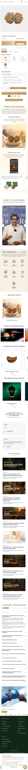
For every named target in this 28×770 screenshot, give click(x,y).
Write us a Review (4, 743)
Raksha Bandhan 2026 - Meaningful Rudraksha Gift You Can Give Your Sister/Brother (11, 499)
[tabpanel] (14, 18)
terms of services (17, 91)
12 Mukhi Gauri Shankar (11, 320)
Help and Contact (21, 721)
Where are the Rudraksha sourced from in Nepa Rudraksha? (12, 632)
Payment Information (21, 728)
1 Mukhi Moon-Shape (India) (11, 371)
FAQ (19, 730)
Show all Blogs (14, 455)
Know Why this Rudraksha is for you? (13, 99)
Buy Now (14, 93)
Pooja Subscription (5, 730)
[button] (2, 225)
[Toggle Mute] (4, 207)
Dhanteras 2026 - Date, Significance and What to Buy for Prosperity (13, 571)
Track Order (20, 723)
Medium (10, 51)
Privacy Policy (4, 723)
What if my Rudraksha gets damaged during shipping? (13, 680)
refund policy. (24, 91)
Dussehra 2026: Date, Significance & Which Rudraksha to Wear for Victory (13, 524)
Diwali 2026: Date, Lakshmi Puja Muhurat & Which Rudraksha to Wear (13, 548)
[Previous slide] (13, 375)
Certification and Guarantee (6, 741)
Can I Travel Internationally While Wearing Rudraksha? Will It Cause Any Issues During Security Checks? (13, 676)
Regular (4, 51)
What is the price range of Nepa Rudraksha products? (13, 653)
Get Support (4, 711)
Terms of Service (4, 746)
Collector (16, 51)
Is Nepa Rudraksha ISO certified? (9, 643)
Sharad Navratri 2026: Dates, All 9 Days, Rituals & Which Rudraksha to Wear (13, 595)
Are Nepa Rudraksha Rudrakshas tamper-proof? (12, 646)
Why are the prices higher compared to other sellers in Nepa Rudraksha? (13, 650)
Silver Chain (14, 61)
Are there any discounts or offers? (9, 657)
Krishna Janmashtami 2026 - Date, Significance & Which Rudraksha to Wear (13, 475)
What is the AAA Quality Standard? (9, 639)
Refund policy (4, 721)
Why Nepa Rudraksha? (5, 739)
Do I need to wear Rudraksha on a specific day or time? (13, 664)
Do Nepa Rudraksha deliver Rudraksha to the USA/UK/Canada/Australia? (11, 672)
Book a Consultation (5, 728)
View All (3, 684)
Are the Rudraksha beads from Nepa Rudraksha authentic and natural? (12, 636)
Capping (5, 68)
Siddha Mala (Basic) (11, 403)
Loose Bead (5, 61)
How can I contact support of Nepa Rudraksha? (12, 661)
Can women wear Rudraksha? (8, 668)
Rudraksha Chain (22, 61)
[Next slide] (15, 375)
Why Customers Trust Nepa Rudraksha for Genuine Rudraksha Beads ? (13, 616)
